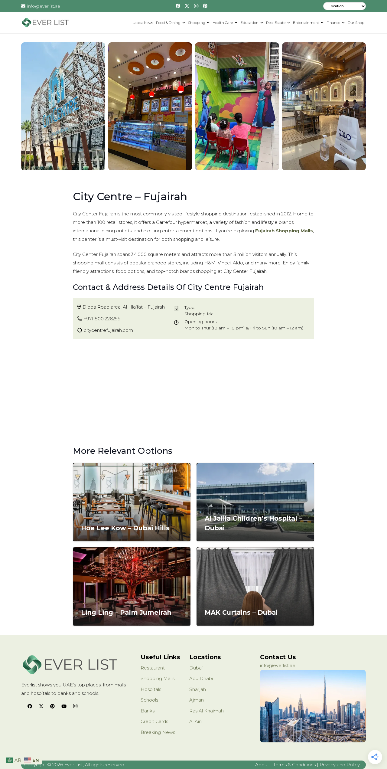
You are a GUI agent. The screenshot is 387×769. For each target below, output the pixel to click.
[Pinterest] (205, 6)
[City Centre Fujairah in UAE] (150, 106)
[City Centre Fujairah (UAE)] (63, 106)
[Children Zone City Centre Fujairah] (237, 106)
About (262, 764)
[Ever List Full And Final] (45, 23)
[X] (187, 6)
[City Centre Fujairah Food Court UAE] (324, 106)
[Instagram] (196, 6)
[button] (182, 22)
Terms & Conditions (294, 764)
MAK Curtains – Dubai (241, 612)
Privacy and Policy (340, 764)
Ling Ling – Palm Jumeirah (126, 612)
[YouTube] (64, 706)
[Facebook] (178, 6)
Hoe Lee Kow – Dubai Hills (125, 528)
